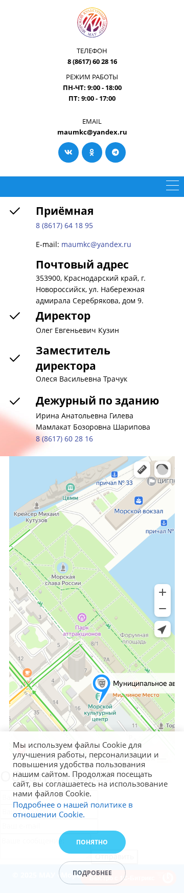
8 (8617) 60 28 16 (64, 438)
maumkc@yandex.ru (96, 244)
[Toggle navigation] (172, 187)
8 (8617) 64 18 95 (64, 225)
